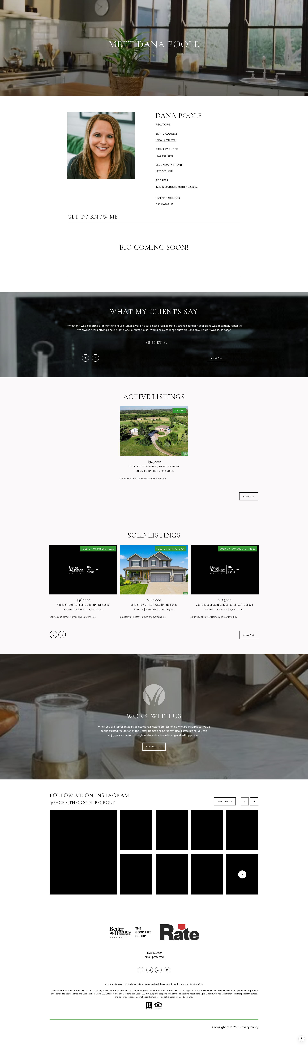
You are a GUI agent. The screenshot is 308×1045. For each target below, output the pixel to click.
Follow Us (225, 801)
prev (85, 358)
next (95, 358)
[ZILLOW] (167, 970)
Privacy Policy (249, 1027)
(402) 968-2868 (164, 155)
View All (216, 357)
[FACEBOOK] (141, 970)
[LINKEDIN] (158, 970)
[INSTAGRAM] (149, 970)
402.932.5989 (154, 953)
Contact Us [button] (154, 746)
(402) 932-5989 (164, 171)
